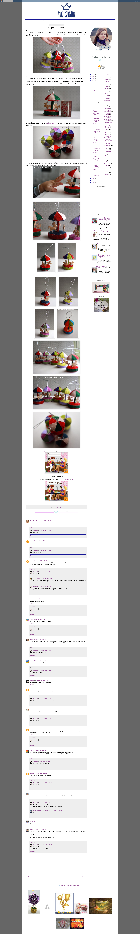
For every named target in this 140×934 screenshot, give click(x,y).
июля (94, 92)
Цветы (107, 165)
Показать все (110, 276)
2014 (93, 80)
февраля (95, 102)
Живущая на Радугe (101, 217)
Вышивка (107, 83)
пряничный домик (51, 123)
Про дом (107, 132)
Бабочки (107, 77)
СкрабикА (32, 639)
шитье (107, 172)
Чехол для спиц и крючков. (96, 121)
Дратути (100, 267)
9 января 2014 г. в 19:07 (40, 709)
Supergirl (32, 829)
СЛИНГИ (39, 20)
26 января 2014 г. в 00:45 (54, 793)
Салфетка (107, 143)
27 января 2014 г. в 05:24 (57, 810)
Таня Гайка (36, 578)
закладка (107, 90)
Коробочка (107, 98)
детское (107, 88)
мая (94, 96)
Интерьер (107, 93)
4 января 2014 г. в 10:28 (41, 560)
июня (94, 94)
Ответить (32, 525)
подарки (107, 129)
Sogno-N (35, 530)
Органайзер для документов (108, 117)
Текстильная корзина (108, 156)
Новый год (57, 507)
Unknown (32, 689)
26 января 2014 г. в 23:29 (46, 782)
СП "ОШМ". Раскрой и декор (96, 125)
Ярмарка (107, 174)
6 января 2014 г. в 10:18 (45, 629)
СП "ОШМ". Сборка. (95, 111)
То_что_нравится (108, 158)
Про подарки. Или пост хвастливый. (96, 107)
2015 (93, 78)
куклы (107, 102)
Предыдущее (83, 876)
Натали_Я (32, 660)
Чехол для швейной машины (108, 169)
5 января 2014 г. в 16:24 (39, 619)
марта (94, 100)
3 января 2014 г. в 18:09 (39, 540)
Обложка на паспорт (108, 114)
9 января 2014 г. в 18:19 (40, 689)
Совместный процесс (108, 147)
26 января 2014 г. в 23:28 (46, 761)
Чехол (107, 167)
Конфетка (107, 96)
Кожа (107, 95)
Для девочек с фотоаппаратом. (96, 136)
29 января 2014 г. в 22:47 (47, 821)
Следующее (29, 876)
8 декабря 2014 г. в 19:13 (46, 844)
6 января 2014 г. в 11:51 (40, 639)
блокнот (107, 79)
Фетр (61, 507)
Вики (73, 479)
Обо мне (45, 20)
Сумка (107, 149)
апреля (95, 98)
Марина (32, 540)
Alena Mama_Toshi (34, 520)
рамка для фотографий (107, 137)
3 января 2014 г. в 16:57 (45, 530)
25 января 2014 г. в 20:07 (41, 750)
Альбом (107, 74)
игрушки (107, 91)
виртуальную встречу (41, 451)
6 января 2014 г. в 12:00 (45, 650)
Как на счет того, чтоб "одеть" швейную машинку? (96, 165)
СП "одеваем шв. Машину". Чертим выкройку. (96, 154)
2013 (93, 178)
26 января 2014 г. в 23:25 (46, 802)
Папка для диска (108, 122)
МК (107, 106)
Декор (107, 86)
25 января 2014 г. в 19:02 (41, 729)
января (95, 104)
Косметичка (107, 100)
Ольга (31, 619)
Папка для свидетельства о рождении (108, 126)
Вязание (107, 84)
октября (95, 86)
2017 (93, 74)
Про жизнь (107, 134)
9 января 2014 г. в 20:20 (45, 698)
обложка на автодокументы (107, 111)
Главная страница (30, 20)
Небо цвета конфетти (101, 266)
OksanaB (32, 750)
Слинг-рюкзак (107, 145)
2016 (93, 76)
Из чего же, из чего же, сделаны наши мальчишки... (96, 116)
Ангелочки (107, 76)
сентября (95, 88)
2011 (93, 182)
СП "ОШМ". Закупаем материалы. (96, 144)
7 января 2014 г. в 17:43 (45, 670)
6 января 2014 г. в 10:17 (45, 609)
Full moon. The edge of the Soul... (101, 230)
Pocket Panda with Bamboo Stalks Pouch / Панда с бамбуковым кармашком (104, 256)
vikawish (32, 709)
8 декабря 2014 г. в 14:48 (41, 829)
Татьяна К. (32, 560)
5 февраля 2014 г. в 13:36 (46, 586)
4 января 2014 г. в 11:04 (45, 550)
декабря (95, 82)
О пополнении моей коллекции (96, 174)
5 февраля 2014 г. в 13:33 (45, 578)
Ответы (33, 528)
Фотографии (107, 163)
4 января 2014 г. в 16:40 (42, 598)
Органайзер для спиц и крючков (108, 120)
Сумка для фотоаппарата (108, 152)
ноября (95, 84)
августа (95, 90)
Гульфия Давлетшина (35, 821)
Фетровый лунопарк (95, 170)
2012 (93, 180)
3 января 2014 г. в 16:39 (45, 520)
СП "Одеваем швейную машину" (96, 159)
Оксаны (67, 479)
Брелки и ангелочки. (96, 140)
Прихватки (107, 131)
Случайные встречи (101, 243)
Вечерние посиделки (101, 254)
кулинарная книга (108, 103)
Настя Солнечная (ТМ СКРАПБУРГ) (38, 793)
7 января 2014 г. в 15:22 (41, 660)
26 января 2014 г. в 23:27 (46, 740)
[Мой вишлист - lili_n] (101, 68)
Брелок (107, 81)
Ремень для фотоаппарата (108, 140)
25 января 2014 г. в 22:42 (41, 773)
